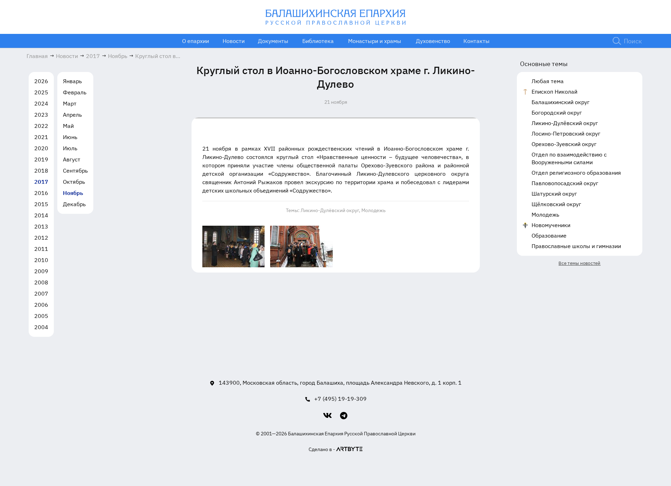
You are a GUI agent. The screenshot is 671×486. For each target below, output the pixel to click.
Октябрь (74, 181)
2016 (41, 192)
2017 (41, 181)
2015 (41, 204)
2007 (41, 293)
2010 (41, 259)
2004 (41, 327)
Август (71, 159)
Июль (70, 148)
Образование (549, 235)
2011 (41, 248)
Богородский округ (557, 112)
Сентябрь (75, 170)
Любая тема (548, 81)
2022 (41, 125)
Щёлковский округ (556, 204)
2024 (41, 103)
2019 (41, 159)
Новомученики (551, 225)
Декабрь (74, 204)
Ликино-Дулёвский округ (565, 122)
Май (68, 125)
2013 (41, 226)
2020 (41, 148)
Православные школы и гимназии (576, 245)
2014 (41, 215)
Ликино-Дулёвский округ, (330, 210)
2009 (41, 271)
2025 (41, 92)
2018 (41, 170)
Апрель (72, 114)
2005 (41, 315)
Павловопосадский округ (565, 183)
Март (70, 103)
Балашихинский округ (561, 102)
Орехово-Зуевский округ (564, 143)
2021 (41, 136)
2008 (41, 282)
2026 (41, 81)
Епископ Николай (554, 91)
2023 (41, 114)
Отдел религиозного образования (576, 172)
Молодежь (373, 210)
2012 (41, 237)
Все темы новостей (579, 263)
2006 (41, 304)
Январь (72, 81)
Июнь (70, 136)
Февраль (74, 92)
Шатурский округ (554, 193)
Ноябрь (73, 192)
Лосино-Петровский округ (566, 133)
